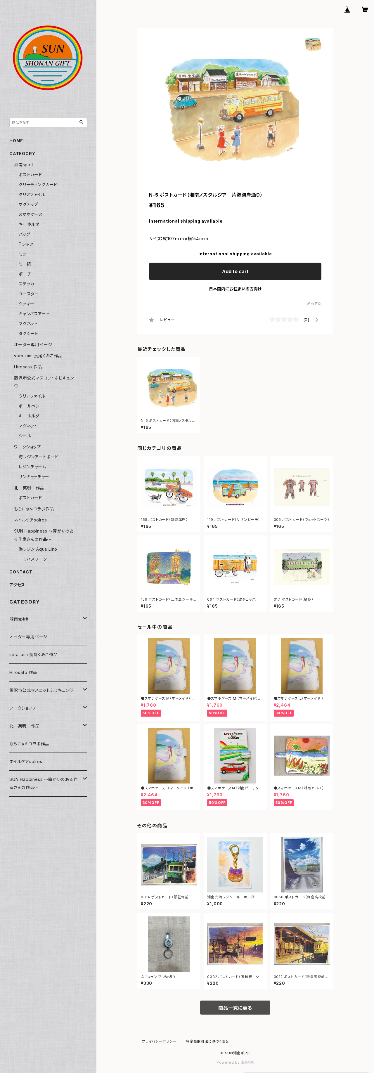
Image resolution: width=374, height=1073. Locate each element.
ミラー (24, 254)
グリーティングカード (38, 184)
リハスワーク (35, 559)
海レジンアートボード (38, 456)
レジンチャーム (32, 466)
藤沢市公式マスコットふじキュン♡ (41, 690)
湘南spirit (23, 164)
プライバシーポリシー (159, 1041)
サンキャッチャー (34, 476)
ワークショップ (27, 446)
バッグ (24, 234)
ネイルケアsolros (30, 519)
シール (25, 435)
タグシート (28, 333)
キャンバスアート (34, 313)
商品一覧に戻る (235, 1008)
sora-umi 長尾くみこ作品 (38, 355)
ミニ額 (25, 263)
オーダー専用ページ (33, 344)
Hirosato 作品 (28, 366)
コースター (29, 293)
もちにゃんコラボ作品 (34, 508)
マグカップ (28, 204)
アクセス (17, 584)
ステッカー (29, 283)
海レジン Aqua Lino (38, 549)
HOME (16, 140)
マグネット (28, 323)
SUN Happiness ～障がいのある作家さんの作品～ (43, 783)
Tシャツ (26, 244)
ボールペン (29, 405)
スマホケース (31, 214)
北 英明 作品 (29, 487)
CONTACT (20, 571)
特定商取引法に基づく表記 (208, 1041)
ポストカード (30, 174)
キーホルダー (31, 224)
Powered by (229, 1062)
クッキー (26, 303)
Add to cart (235, 271)
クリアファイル (32, 194)
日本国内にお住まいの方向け (235, 288)
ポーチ (25, 273)
